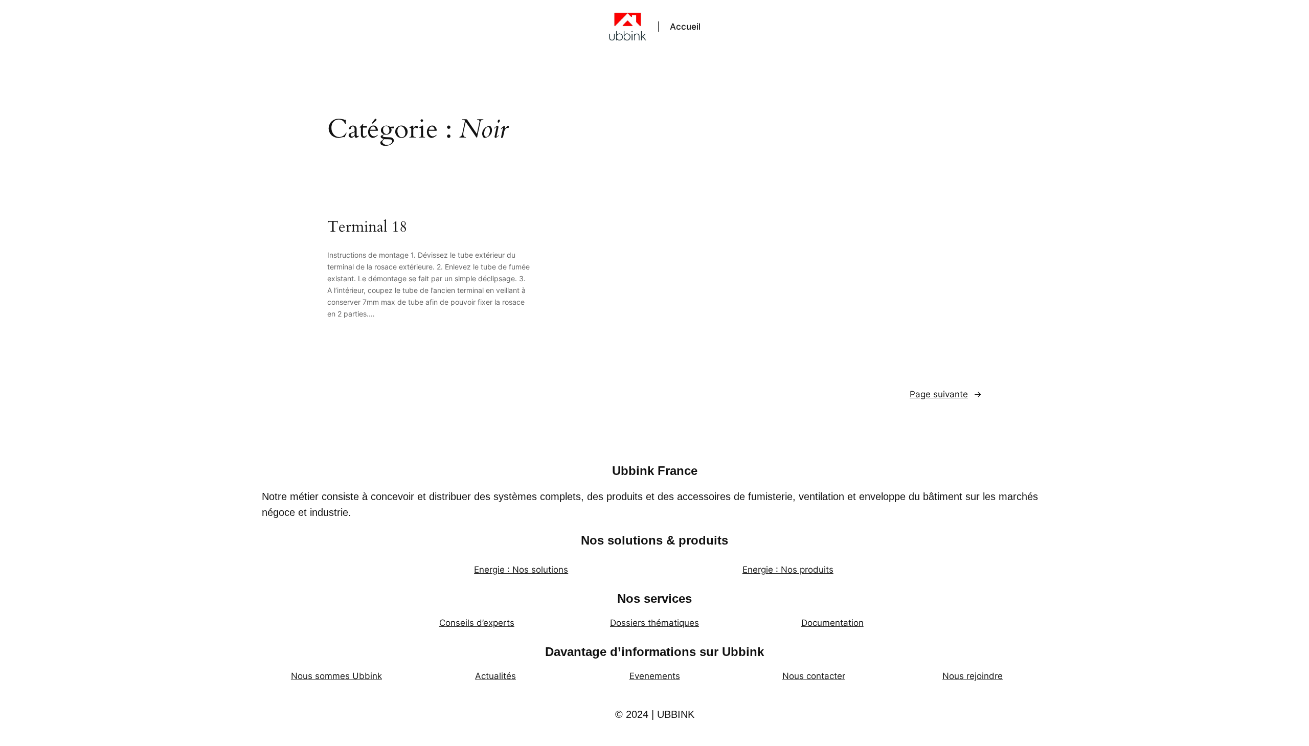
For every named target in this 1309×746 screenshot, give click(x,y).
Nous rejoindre (972, 676)
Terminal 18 (367, 227)
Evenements (654, 676)
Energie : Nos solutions (521, 569)
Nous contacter (813, 676)
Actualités (495, 676)
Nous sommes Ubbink (336, 676)
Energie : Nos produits (787, 569)
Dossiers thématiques (654, 623)
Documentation (832, 623)
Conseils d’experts (476, 623)
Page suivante (946, 394)
